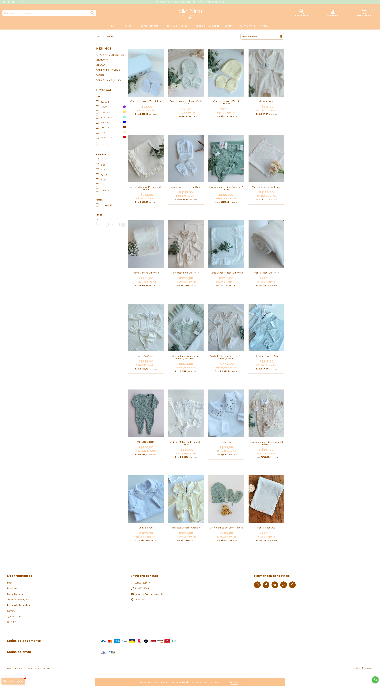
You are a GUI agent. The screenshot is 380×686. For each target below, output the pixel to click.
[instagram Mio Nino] (4, 2)
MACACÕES (102, 60)
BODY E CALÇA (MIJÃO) (108, 80)
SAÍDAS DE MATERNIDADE (110, 55)
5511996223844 (142, 582)
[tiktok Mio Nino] (18, 2)
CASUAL (100, 75)
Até (109, 219)
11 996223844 (142, 588)
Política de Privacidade (206, 25)
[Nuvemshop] (363, 668)
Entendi (234, 682)
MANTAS (100, 65)
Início (113, 25)
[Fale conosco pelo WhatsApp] (375, 679)
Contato (229, 25)
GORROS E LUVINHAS (108, 70)
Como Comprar (149, 25)
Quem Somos (247, 25)
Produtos (127, 25)
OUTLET (265, 25)
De (97, 219)
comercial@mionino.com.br (149, 594)
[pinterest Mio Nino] (22, 2)
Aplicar (123, 225)
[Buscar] (92, 13)
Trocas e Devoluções (175, 25)
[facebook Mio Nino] (9, 2)
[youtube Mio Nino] (13, 2)
